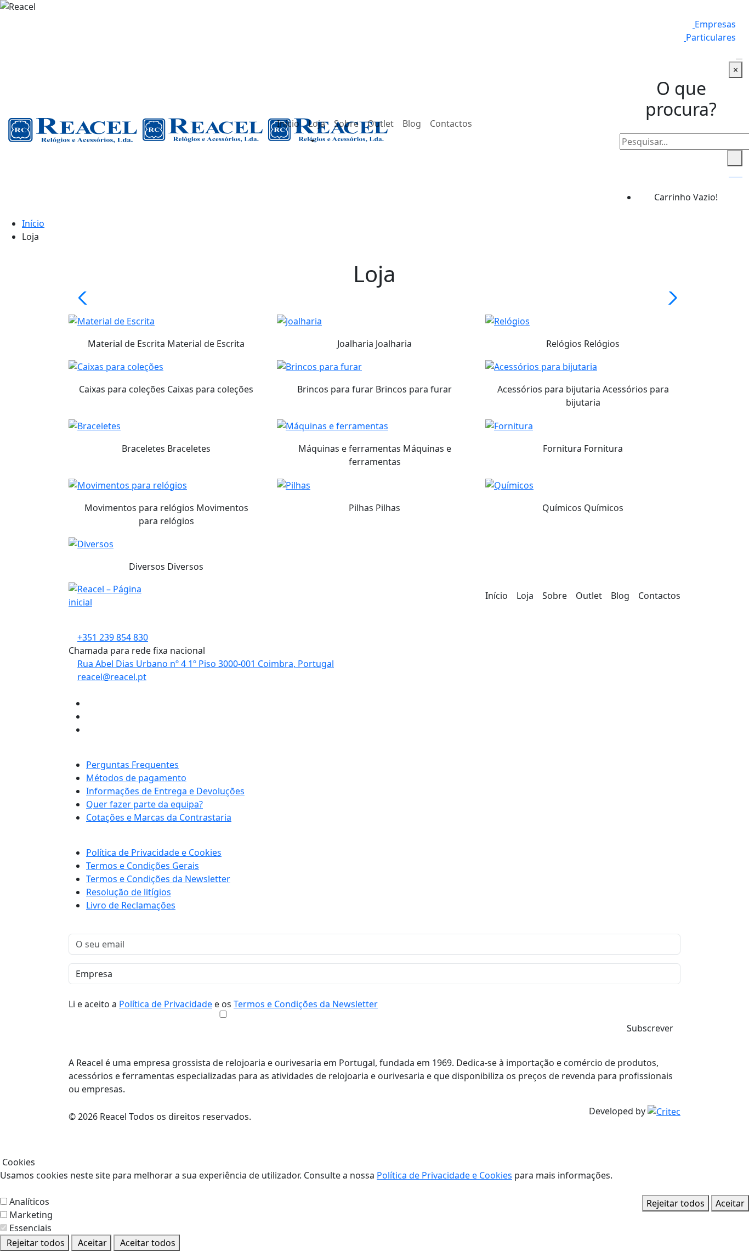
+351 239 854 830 (112, 637)
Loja (316, 123)
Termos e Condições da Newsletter (158, 879)
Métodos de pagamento (136, 778)
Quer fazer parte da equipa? (144, 804)
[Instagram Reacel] (89, 716)
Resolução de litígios (128, 892)
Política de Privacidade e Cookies (154, 852)
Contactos (451, 123)
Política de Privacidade (165, 1004)
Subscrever (650, 1028)
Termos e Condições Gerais (142, 866)
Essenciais (30, 1228)
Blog (411, 123)
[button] (309, 141)
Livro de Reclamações (130, 905)
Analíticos (29, 1202)
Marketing (31, 1215)
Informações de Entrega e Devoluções (165, 791)
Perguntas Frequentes (132, 765)
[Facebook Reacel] (89, 703)
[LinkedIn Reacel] (89, 729)
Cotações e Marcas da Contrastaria (158, 817)
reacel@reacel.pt (111, 677)
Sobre (346, 123)
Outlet (380, 123)
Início (288, 123)
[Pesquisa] (739, 55)
